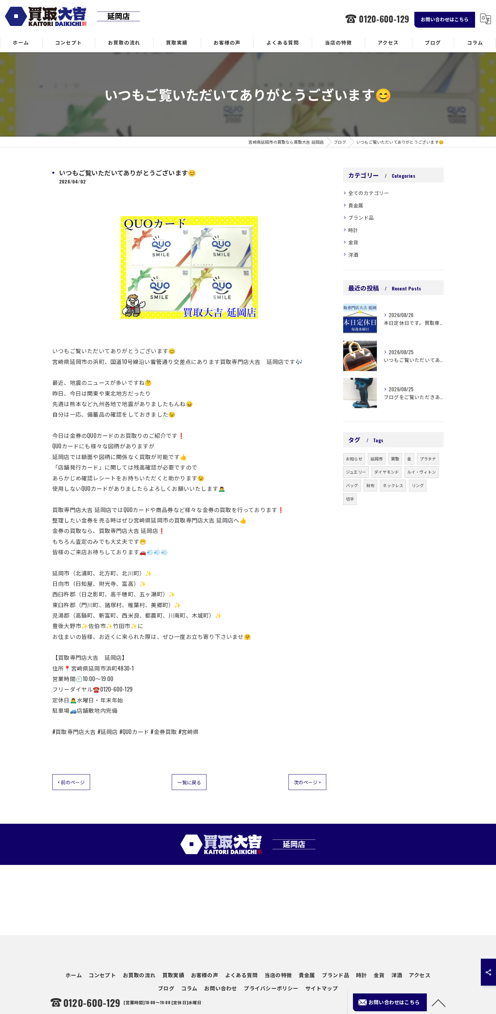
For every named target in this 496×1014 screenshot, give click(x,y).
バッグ (352, 485)
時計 (353, 229)
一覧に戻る (189, 782)
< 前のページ (71, 782)
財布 (370, 485)
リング (418, 485)
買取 (395, 458)
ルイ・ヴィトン (421, 472)
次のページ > (307, 782)
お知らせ (354, 458)
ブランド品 (361, 217)
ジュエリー (356, 472)
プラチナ (428, 458)
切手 (350, 499)
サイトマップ (321, 988)
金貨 (353, 242)
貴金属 (356, 205)
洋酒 (353, 254)
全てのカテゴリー (368, 192)
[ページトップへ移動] (438, 1002)
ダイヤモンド (386, 472)
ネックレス (393, 485)
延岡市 (376, 458)
